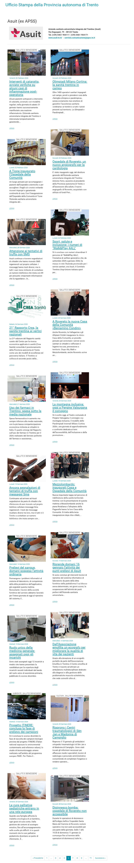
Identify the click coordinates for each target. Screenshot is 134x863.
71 (91, 858)
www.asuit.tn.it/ (55, 38)
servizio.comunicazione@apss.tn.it (80, 38)
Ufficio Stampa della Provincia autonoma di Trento (51, 4)
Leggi (11, 128)
